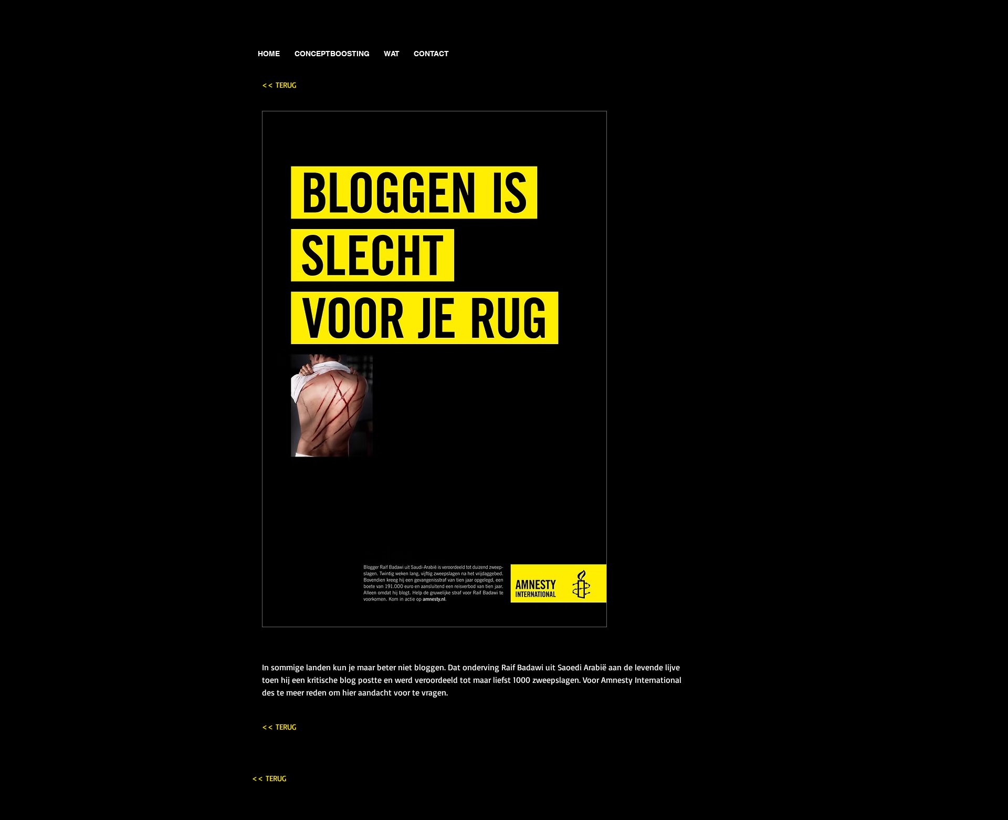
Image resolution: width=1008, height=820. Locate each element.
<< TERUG (279, 85)
